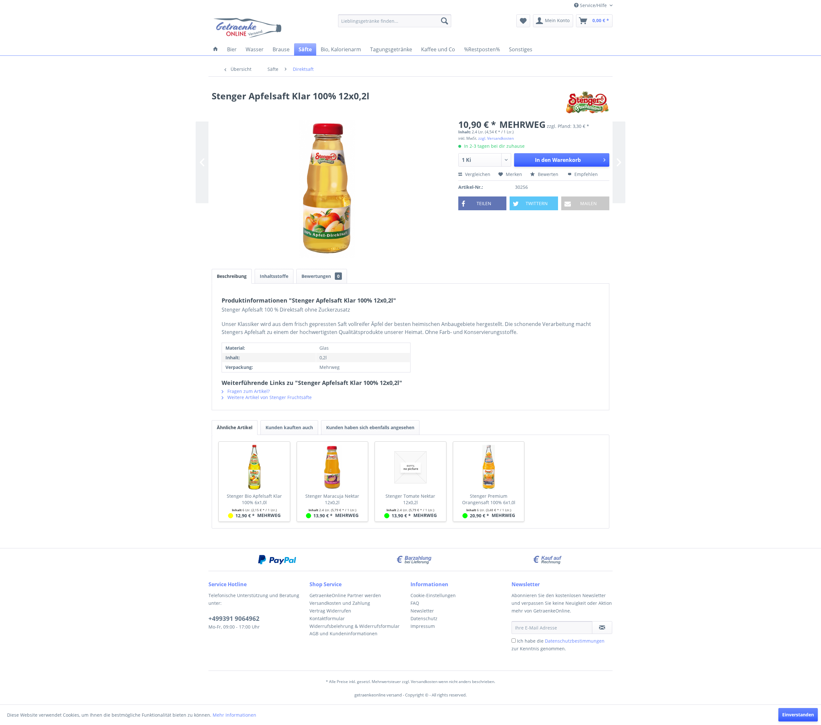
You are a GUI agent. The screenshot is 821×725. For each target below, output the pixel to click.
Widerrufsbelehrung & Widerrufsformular (354, 626)
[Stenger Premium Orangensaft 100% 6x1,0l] (488, 467)
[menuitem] (394, 20)
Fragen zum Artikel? (248, 391)
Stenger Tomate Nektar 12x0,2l (410, 499)
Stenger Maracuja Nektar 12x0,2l (332, 499)
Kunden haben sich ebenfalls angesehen (370, 427)
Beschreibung (232, 276)
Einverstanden (798, 715)
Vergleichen (477, 174)
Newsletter (422, 611)
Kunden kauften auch (289, 427)
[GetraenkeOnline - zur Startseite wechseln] (248, 27)
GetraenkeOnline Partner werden (345, 595)
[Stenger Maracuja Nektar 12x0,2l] (332, 467)
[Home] (215, 49)
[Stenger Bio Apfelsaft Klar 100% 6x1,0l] (254, 467)
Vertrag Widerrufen (330, 611)
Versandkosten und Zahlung (339, 603)
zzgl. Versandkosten (496, 138)
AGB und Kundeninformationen (343, 633)
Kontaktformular (327, 618)
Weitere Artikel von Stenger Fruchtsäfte (269, 397)
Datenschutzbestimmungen (575, 641)
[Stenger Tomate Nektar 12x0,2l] (410, 467)
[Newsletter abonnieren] (602, 627)
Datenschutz (423, 618)
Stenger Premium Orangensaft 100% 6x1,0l (488, 499)
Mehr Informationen (234, 715)
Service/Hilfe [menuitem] (593, 5)
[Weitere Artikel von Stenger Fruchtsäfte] (587, 102)
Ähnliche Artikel (234, 427)
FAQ (414, 603)
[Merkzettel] (523, 20)
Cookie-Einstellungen (433, 595)
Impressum (422, 626)
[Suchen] (444, 20)
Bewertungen (320, 276)
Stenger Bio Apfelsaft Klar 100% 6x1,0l (254, 499)
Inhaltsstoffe (274, 276)
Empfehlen (585, 174)
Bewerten (548, 174)
